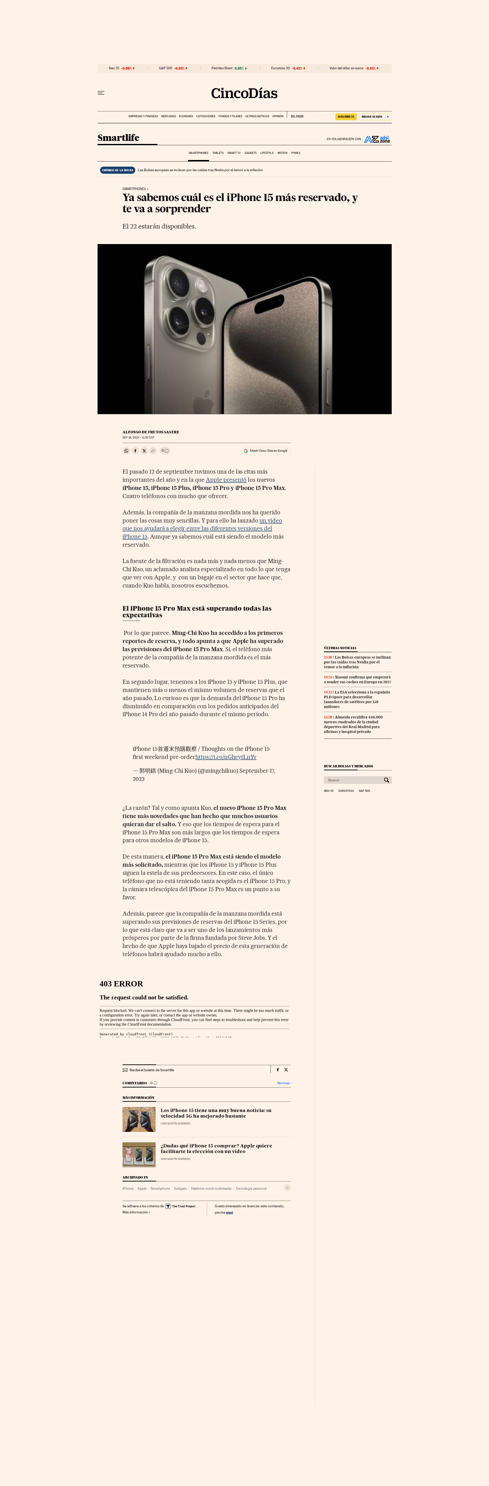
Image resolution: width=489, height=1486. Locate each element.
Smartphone (160, 1188)
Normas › (284, 1083)
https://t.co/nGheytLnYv (225, 756)
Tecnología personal (251, 1188)
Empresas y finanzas (143, 116)
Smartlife (118, 138)
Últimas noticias (257, 116)
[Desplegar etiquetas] (287, 1187)
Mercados (168, 116)
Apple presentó (226, 479)
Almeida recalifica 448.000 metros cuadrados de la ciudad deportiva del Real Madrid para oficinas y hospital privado (353, 724)
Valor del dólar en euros (346, 68)
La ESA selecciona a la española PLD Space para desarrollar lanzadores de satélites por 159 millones (357, 699)
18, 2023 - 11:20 (138, 437)
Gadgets (251, 153)
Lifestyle (267, 153)
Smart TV (234, 153)
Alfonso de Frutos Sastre (151, 432)
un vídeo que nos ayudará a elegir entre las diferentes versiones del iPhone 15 (202, 528)
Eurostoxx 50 (280, 68)
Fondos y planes (230, 116)
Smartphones (198, 153)
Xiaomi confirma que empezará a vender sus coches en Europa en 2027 (357, 679)
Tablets (218, 153)
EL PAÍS (295, 114)
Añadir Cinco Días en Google (268, 450)
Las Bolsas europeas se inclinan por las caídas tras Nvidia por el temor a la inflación (200, 170)
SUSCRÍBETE (346, 116)
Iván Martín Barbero (176, 1123)
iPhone (128, 1188)
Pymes (295, 153)
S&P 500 (165, 68)
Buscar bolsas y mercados (348, 766)
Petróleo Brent (222, 68)
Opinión (278, 116)
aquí (229, 1212)
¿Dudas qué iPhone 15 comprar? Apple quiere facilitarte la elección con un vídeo (216, 1149)
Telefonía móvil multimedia (211, 1188)
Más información (135, 1212)
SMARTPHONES (134, 189)
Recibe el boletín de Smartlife (152, 1070)
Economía (186, 116)
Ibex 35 (114, 68)
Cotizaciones (205, 116)
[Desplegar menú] (101, 93)
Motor (283, 153)
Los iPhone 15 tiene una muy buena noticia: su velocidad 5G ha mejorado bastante (216, 1113)
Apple (142, 1188)
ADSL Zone (376, 139)
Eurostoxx (346, 791)
